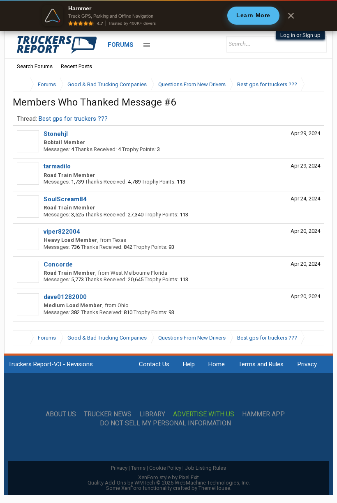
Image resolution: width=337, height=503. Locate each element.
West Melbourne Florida (139, 273)
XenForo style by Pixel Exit (168, 477)
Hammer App (263, 414)
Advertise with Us (203, 414)
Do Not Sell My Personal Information (165, 423)
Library (152, 414)
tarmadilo (57, 166)
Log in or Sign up (300, 35)
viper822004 (62, 231)
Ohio (123, 305)
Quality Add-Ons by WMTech (169, 483)
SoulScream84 (65, 199)
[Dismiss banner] (291, 16)
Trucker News (108, 414)
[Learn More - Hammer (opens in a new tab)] (168, 15)
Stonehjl (56, 134)
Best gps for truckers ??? (73, 118)
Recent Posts (76, 66)
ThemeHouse (214, 488)
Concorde (58, 264)
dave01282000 (65, 297)
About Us (61, 414)
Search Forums (35, 66)
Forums (121, 44)
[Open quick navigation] (312, 84)
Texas (119, 240)
